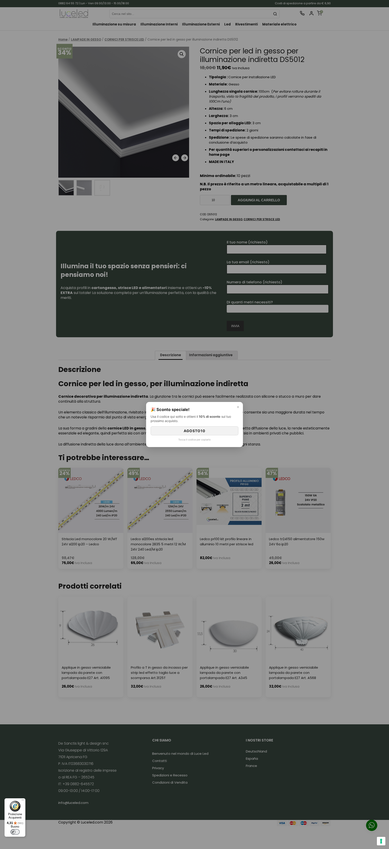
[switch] (15, 832)
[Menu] (22, 801)
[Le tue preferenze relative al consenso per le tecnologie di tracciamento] (381, 841)
